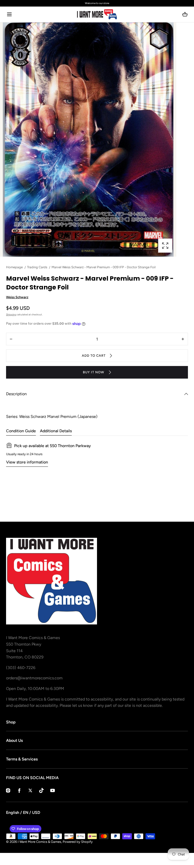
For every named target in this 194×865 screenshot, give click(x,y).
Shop (11, 722)
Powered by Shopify (78, 842)
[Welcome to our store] (97, 3)
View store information (27, 462)
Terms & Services (22, 759)
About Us (14, 740)
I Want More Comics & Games (39, 842)
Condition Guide (21, 430)
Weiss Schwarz (17, 297)
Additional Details (56, 430)
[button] (9, 14)
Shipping (11, 314)
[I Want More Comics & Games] (97, 14)
